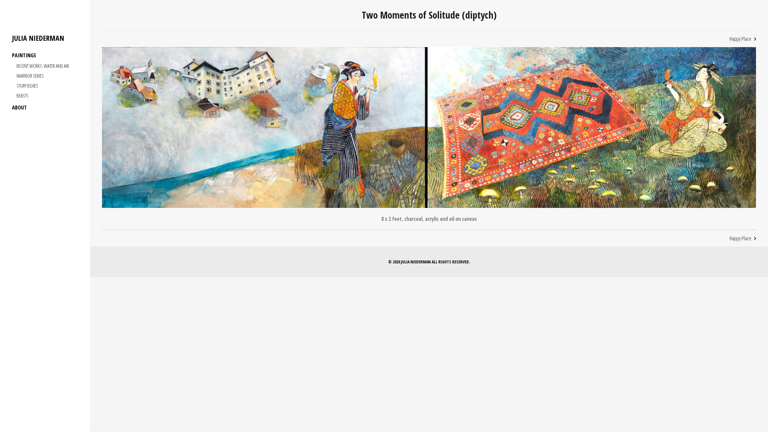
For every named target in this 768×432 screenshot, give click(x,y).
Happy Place (740, 38)
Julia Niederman (38, 38)
